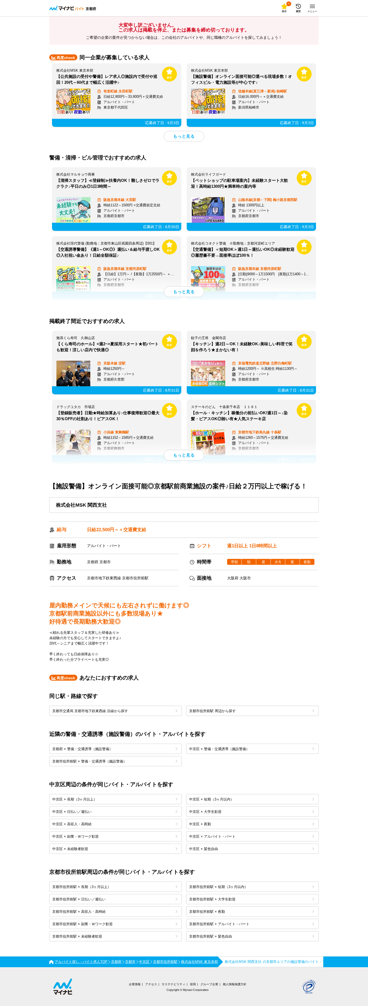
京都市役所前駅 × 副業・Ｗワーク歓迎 (82, 924)
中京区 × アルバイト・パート (212, 836)
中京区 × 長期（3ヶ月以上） (74, 799)
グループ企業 (209, 984)
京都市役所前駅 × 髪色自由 (210, 936)
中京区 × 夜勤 (200, 824)
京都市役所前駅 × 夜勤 (207, 912)
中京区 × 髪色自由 (203, 849)
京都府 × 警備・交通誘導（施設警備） (82, 749)
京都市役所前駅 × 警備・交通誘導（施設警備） (89, 761)
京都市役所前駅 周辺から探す (212, 711)
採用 (193, 984)
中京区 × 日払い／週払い (72, 812)
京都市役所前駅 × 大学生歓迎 (212, 899)
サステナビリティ (173, 984)
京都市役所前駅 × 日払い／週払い (79, 899)
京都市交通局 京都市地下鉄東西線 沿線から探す (90, 711)
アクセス (151, 984)
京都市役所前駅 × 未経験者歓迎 (77, 936)
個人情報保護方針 (235, 984)
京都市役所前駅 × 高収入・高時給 (79, 912)
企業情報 (135, 984)
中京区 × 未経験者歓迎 (70, 849)
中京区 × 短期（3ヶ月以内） (211, 799)
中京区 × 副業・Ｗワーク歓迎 (75, 836)
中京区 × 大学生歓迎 (205, 812)
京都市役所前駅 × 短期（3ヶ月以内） (218, 887)
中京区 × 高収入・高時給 (72, 824)
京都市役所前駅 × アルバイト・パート (219, 924)
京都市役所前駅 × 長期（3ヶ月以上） (81, 887)
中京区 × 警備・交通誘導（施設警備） (219, 749)
